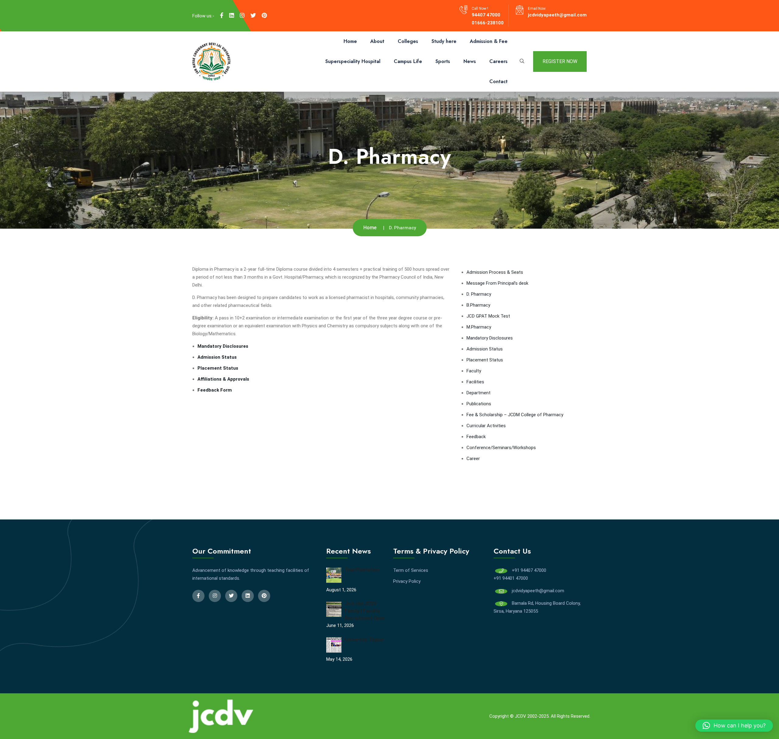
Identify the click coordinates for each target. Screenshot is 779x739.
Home (350, 41)
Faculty (473, 371)
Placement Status (484, 360)
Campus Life (408, 61)
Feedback (476, 436)
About (377, 41)
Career (473, 458)
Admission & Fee (489, 41)
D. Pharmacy (478, 294)
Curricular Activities (486, 425)
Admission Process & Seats (494, 272)
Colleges (408, 41)
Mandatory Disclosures (489, 338)
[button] (734, 726)
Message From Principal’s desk (497, 283)
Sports (442, 61)
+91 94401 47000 (511, 578)
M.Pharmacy (478, 327)
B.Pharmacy (478, 305)
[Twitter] (253, 15)
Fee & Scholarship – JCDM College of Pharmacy (514, 414)
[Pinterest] (264, 15)
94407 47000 (486, 15)
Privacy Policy (407, 581)
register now (560, 61)
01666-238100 (488, 23)
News (469, 61)
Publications (478, 403)
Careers (498, 61)
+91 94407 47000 (529, 570)
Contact (498, 81)
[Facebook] (221, 15)
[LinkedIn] (231, 15)
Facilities (475, 382)
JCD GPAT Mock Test (488, 316)
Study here (443, 41)
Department (478, 393)
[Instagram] (242, 15)
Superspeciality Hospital (352, 61)
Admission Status (217, 357)
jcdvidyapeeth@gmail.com (557, 15)
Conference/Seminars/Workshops (501, 447)
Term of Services (410, 570)
